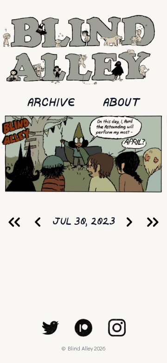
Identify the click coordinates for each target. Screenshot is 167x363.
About (121, 103)
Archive (51, 103)
